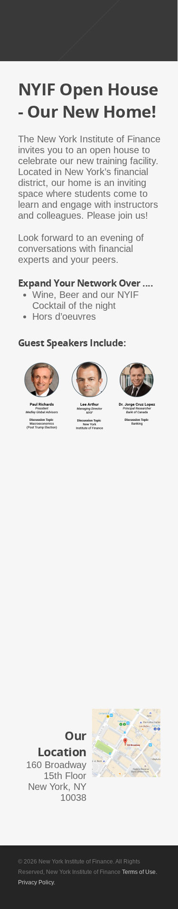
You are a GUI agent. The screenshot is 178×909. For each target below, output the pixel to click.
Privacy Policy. (36, 882)
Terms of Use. (139, 872)
